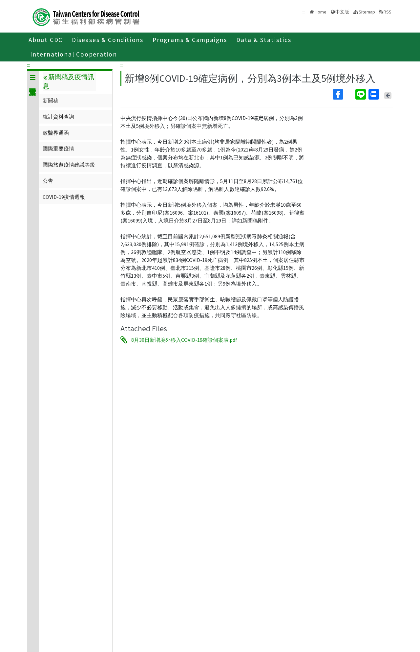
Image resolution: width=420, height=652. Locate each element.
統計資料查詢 (58, 116)
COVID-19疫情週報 (64, 197)
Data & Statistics (263, 40)
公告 (48, 180)
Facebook (343, 94)
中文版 (342, 11)
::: (28, 65)
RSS (387, 12)
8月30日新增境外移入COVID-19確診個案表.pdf (184, 340)
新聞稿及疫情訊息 (68, 81)
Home (320, 12)
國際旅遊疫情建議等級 (69, 164)
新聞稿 (50, 100)
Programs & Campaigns (190, 40)
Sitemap (367, 12)
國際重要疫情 (58, 148)
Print (374, 94)
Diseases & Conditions (107, 40)
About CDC (46, 40)
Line (361, 94)
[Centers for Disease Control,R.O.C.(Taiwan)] (86, 16)
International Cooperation (73, 54)
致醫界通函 (56, 132)
